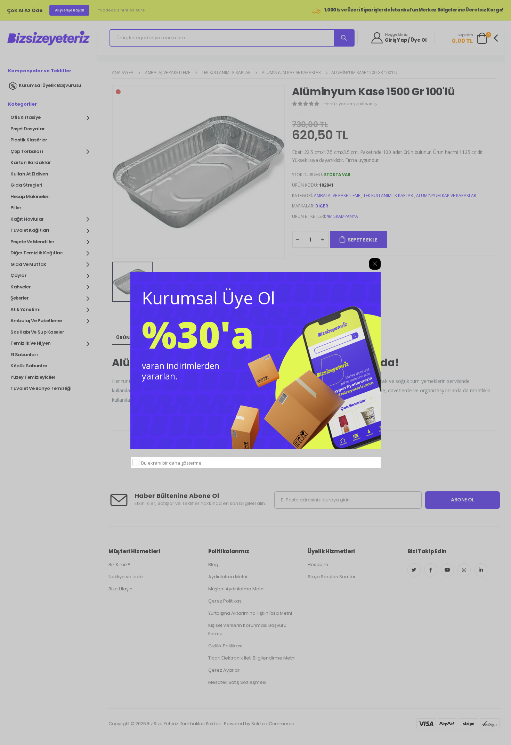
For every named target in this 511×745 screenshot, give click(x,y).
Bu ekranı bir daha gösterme (171, 463)
